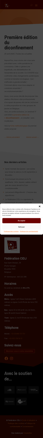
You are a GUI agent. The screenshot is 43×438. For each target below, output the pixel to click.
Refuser (21, 227)
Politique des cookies (11, 231)
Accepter (21, 221)
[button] (39, 206)
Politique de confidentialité (29, 231)
